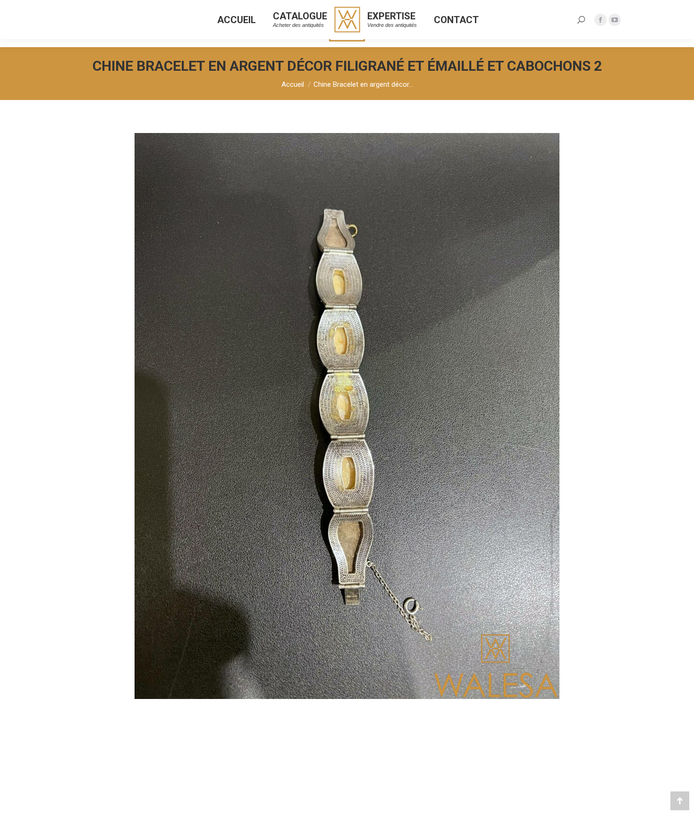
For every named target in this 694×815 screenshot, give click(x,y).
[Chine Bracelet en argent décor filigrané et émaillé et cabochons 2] (347, 416)
